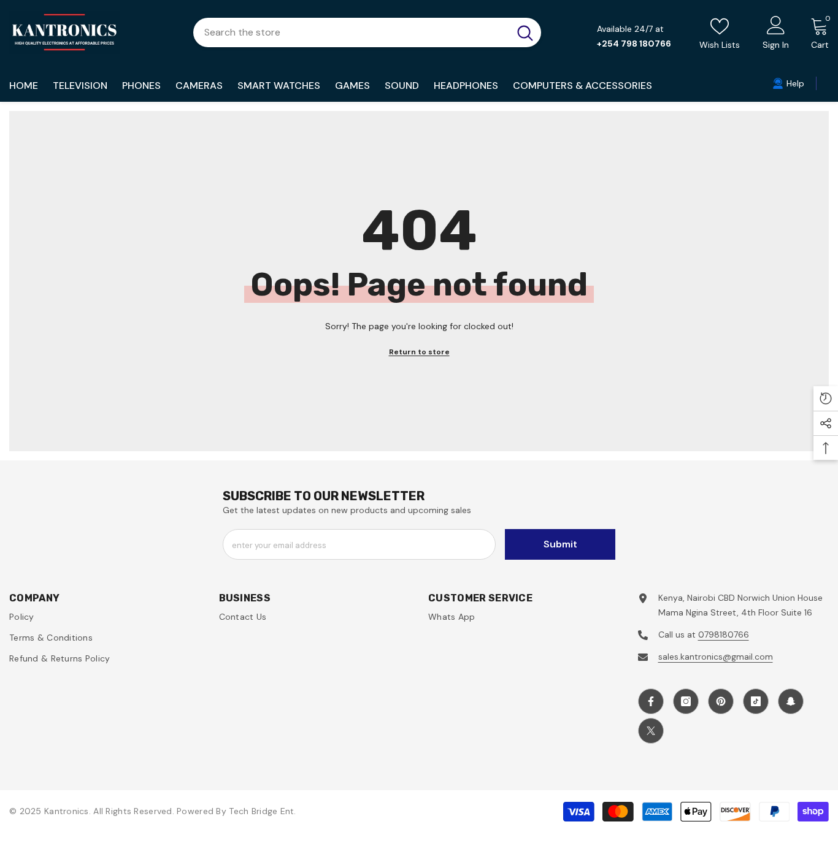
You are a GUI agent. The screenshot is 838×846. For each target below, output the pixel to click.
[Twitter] (651, 731)
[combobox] (351, 32)
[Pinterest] (721, 701)
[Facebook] (651, 701)
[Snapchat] (791, 701)
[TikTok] (756, 701)
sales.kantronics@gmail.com (715, 656)
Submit (560, 544)
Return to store (419, 352)
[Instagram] (686, 701)
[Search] (367, 32)
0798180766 (723, 634)
